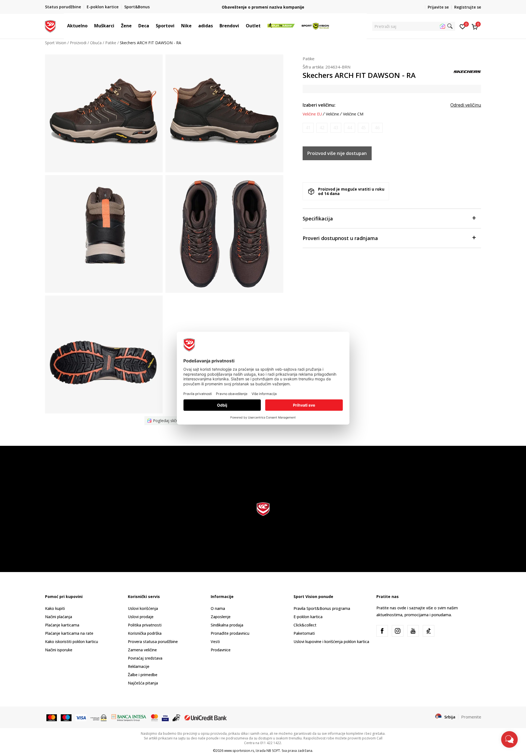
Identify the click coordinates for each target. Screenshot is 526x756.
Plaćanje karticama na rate (69, 633)
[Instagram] (397, 630)
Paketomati (304, 633)
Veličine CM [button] (353, 114)
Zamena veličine (142, 649)
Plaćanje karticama (62, 625)
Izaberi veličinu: (319, 104)
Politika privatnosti (145, 625)
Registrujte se (467, 7)
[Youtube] (413, 630)
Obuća (96, 42)
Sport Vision (55, 42)
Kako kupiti (55, 608)
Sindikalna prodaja (227, 625)
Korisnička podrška (145, 633)
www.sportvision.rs (239, 750)
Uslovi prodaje (141, 616)
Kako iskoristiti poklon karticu (71, 641)
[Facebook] (382, 630)
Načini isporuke (58, 649)
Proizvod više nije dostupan (337, 153)
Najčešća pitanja (143, 683)
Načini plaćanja (58, 616)
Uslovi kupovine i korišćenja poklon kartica (331, 641)
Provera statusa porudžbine (153, 641)
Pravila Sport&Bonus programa (322, 608)
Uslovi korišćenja (143, 608)
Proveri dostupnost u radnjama (340, 238)
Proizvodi (78, 42)
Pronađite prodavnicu (230, 633)
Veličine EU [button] (312, 114)
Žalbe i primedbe (142, 674)
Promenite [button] (471, 717)
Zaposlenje (221, 616)
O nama (218, 608)
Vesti (215, 641)
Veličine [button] (332, 114)
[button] (90, 25)
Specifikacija (318, 218)
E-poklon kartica (308, 616)
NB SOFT (273, 750)
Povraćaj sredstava (145, 658)
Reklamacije (138, 666)
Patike (110, 42)
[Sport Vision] (50, 26)
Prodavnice (221, 649)
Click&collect (305, 625)
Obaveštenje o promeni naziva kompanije (263, 7)
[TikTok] (428, 630)
